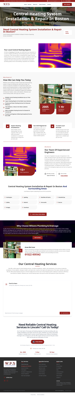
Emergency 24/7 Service (26, 366)
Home (25, 4)
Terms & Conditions (40, 394)
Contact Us (58, 377)
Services (29, 4)
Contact (49, 4)
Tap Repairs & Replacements (26, 371)
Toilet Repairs (23, 369)
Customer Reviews (59, 371)
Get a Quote (67, 4)
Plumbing (11, 52)
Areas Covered (42, 4)
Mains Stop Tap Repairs (25, 375)
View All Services (24, 364)
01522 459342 (67, 0)
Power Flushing (42, 373)
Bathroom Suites (42, 368)
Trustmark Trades (68, 390)
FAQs (57, 369)
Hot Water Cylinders (42, 375)
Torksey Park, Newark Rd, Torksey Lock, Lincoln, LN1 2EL (16, 0)
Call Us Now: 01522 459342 (38, 214)
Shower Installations (25, 373)
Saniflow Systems (42, 369)
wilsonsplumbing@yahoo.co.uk (54, 0)
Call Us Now (37, 237)
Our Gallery (58, 368)
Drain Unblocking (42, 364)
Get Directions (66, 313)
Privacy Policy (33, 394)
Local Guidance (59, 373)
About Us (35, 4)
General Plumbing (24, 368)
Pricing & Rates (59, 366)
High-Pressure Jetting (43, 366)
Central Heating (42, 371)
